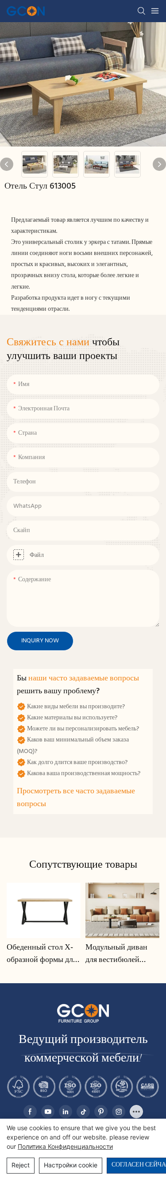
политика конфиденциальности (65, 1146)
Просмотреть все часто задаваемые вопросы (76, 798)
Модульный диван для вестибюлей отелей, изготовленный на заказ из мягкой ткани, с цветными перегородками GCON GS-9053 (117, 954)
